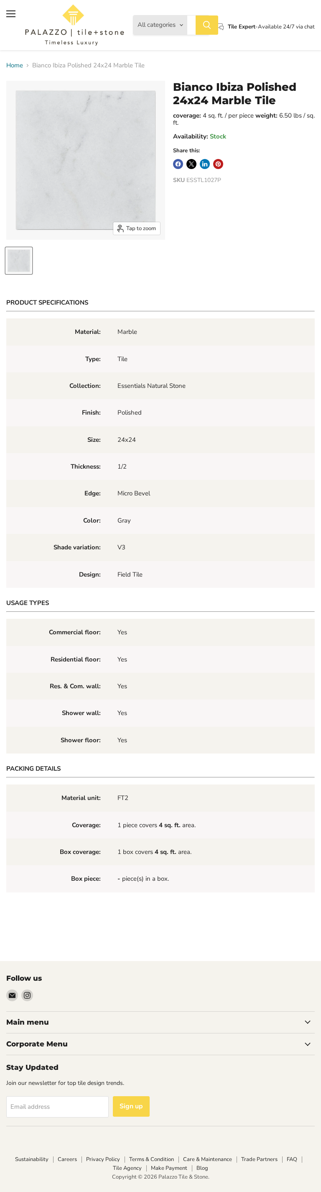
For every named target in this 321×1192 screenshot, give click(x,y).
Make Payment (169, 1168)
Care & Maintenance (207, 1159)
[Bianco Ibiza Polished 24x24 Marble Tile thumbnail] (18, 260)
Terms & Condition (151, 1159)
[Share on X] (191, 164)
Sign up (131, 1106)
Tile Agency (127, 1168)
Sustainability (31, 1159)
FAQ (292, 1159)
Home (14, 65)
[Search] (207, 25)
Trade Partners (259, 1159)
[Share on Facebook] (178, 164)
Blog (202, 1168)
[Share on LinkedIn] (205, 164)
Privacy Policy (103, 1159)
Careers (67, 1159)
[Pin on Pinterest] (218, 164)
